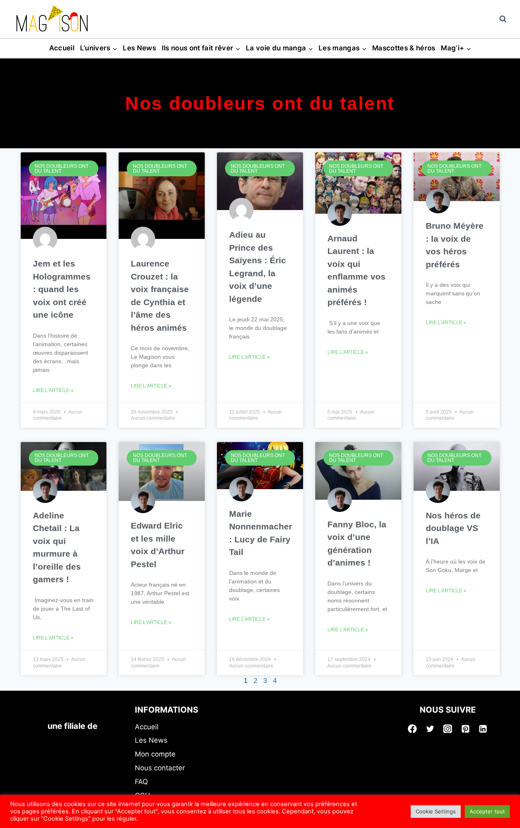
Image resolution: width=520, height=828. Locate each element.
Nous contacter (160, 768)
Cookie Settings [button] (436, 811)
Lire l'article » (53, 390)
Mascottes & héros (404, 48)
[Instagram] (448, 729)
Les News (139, 48)
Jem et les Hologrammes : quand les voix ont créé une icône (62, 289)
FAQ (141, 782)
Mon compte (155, 754)
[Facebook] (412, 729)
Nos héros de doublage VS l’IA (453, 528)
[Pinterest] (465, 729)
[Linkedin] (483, 729)
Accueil (61, 48)
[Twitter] (430, 729)
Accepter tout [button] (487, 811)
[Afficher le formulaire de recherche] (503, 19)
